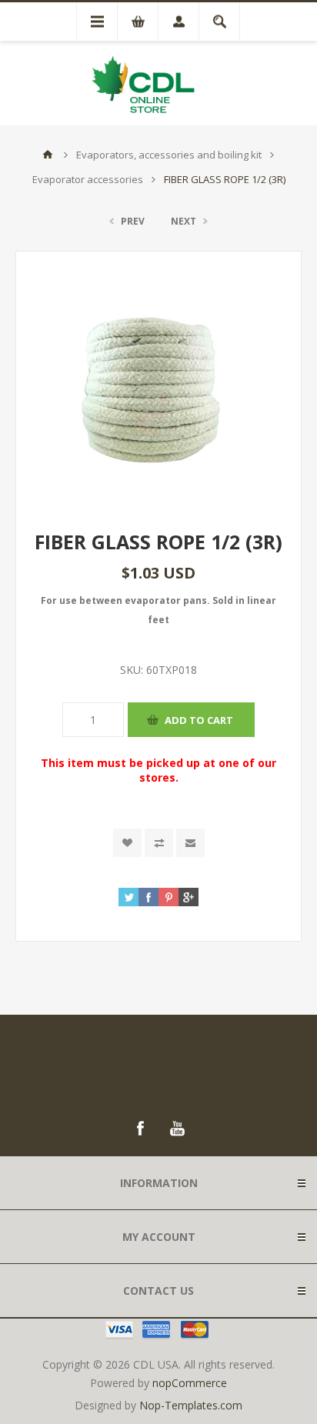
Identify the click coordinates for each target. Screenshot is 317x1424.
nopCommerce (189, 1383)
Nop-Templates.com (190, 1405)
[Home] (47, 154)
